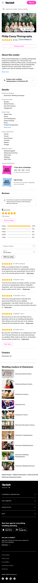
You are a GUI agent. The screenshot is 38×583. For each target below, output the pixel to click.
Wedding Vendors (7, 474)
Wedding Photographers (19, 474)
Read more (5, 72)
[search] (34, 246)
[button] (22, 172)
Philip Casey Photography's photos (11, 477)
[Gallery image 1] (19, 22)
